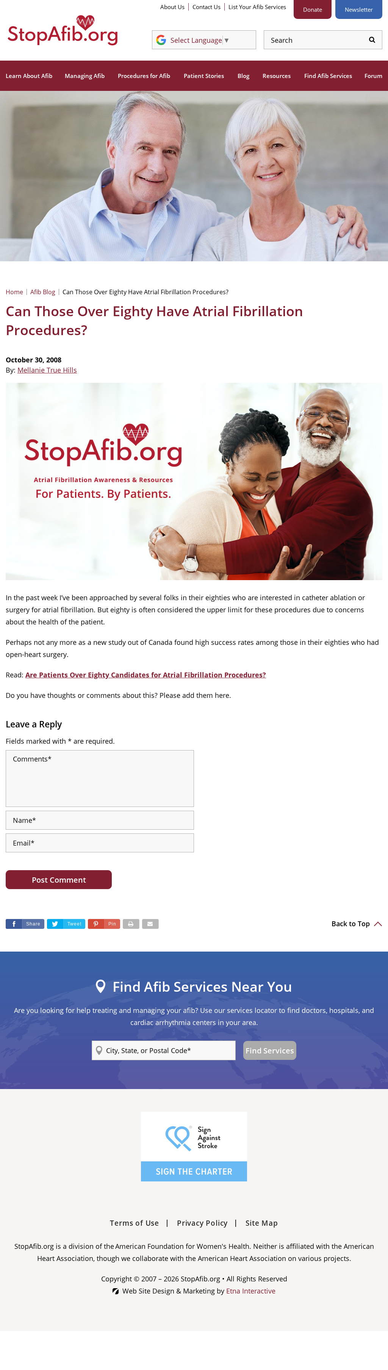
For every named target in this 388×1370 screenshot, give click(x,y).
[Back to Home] (62, 30)
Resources (277, 76)
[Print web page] (131, 924)
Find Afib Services (328, 76)
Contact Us (206, 7)
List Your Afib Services (257, 7)
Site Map (262, 1223)
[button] (104, 924)
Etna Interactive (250, 1290)
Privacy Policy (202, 1223)
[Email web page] (150, 924)
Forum (373, 76)
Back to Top (352, 923)
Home (14, 292)
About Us (172, 7)
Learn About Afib (29, 76)
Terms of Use (134, 1223)
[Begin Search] (372, 40)
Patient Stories (204, 76)
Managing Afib (85, 76)
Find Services (270, 1050)
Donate (312, 9)
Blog (243, 76)
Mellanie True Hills (47, 369)
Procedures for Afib (144, 76)
